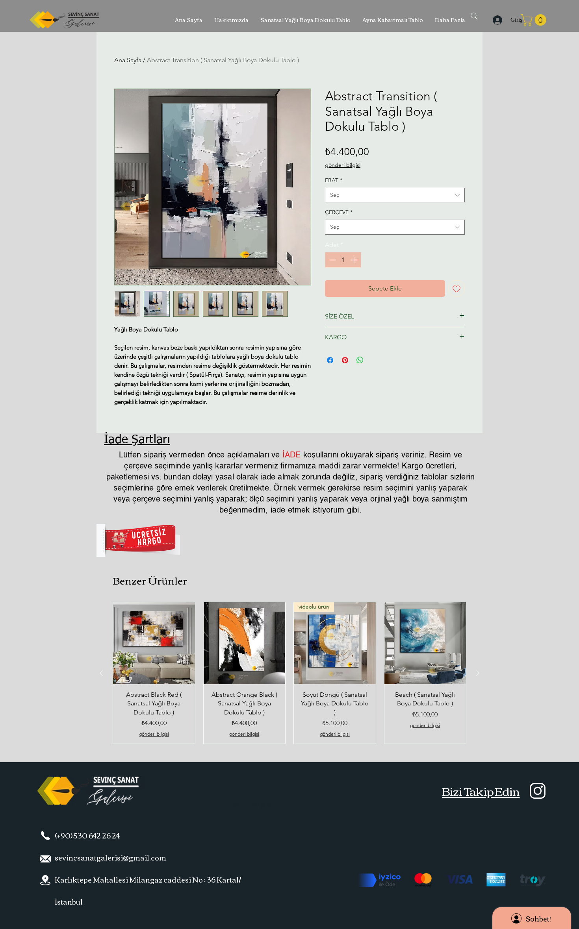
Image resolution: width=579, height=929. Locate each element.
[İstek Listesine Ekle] (456, 288)
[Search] (474, 16)
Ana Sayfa (127, 60)
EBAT (333, 180)
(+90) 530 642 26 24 (87, 835)
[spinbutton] (343, 259)
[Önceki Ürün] (101, 673)
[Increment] (354, 259)
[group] (289, 672)
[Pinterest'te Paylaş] (345, 360)
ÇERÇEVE (339, 212)
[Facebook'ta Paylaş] (330, 360)
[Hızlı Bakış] (154, 643)
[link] (535, 20)
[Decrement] (331, 259)
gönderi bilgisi (342, 164)
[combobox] (395, 195)
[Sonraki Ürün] (477, 673)
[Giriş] (496, 20)
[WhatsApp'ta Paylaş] (360, 360)
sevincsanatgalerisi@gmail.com (110, 857)
